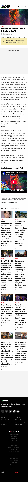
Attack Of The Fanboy (14, 441)
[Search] (19, 6)
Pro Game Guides (14, 434)
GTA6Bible (14, 467)
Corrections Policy (6, 420)
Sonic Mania (22, 146)
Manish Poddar (19, 327)
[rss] (2, 411)
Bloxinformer (14, 464)
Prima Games (14, 443)
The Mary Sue (14, 458)
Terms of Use (18, 424)
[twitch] (6, 411)
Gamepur (14, 438)
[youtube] (18, 411)
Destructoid (14, 449)
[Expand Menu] (22, 6)
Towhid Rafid (4, 245)
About (3, 417)
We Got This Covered (14, 447)
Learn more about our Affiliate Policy (9, 202)
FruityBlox (14, 462)
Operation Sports (14, 456)
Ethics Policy (18, 420)
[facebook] (14, 411)
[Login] (25, 6)
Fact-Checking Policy (7, 422)
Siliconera (14, 445)
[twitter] (10, 411)
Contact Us (18, 417)
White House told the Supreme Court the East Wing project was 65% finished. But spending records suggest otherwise (21, 232)
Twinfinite (14, 436)
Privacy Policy (5, 424)
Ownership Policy (20, 422)
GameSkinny (14, 454)
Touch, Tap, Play (14, 460)
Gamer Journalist (14, 451)
